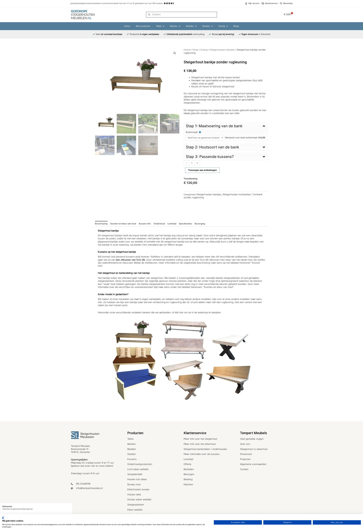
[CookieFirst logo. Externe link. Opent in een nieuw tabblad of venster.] (3, 518)
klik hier (179, 312)
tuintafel (150, 241)
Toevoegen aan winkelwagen (202, 170)
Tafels (159, 26)
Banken (174, 26)
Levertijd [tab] (172, 223)
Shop (195, 50)
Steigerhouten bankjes (222, 50)
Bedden (190, 26)
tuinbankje (187, 238)
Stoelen (206, 26)
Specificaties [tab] (185, 223)
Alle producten (143, 26)
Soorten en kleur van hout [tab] (123, 223)
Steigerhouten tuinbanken (236, 194)
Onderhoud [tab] (159, 223)
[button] (174, 53)
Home (127, 26)
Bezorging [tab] (200, 223)
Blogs (236, 26)
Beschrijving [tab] (101, 223)
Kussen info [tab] (145, 223)
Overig (222, 26)
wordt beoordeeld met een (117, 3)
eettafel (139, 241)
